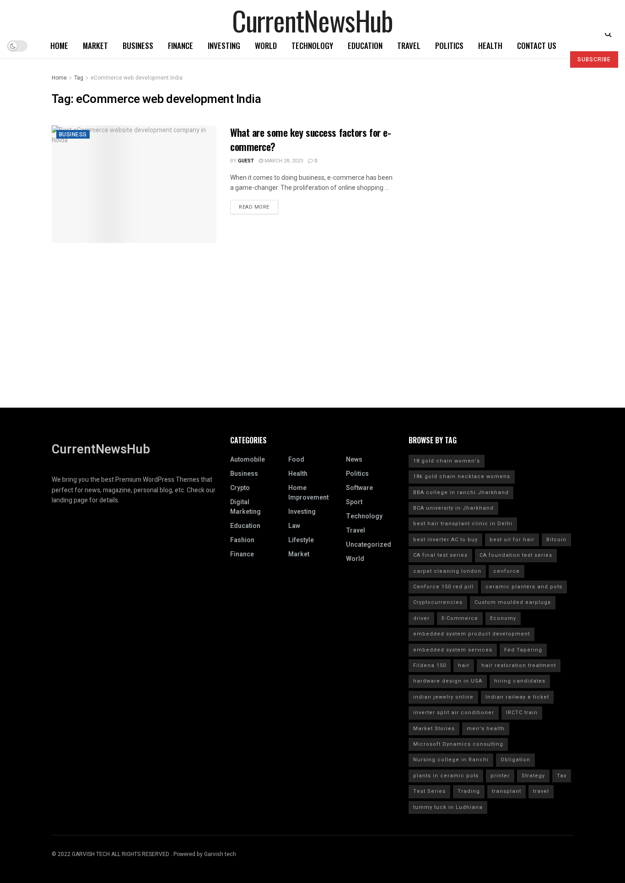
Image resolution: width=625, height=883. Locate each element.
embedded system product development (471, 634)
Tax (561, 776)
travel (541, 791)
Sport (354, 502)
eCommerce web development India (137, 78)
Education (365, 45)
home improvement (308, 492)
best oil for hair (512, 540)
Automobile (247, 459)
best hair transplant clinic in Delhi (462, 524)
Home (59, 45)
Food (296, 459)
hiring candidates (519, 681)
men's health (486, 728)
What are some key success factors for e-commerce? (310, 139)
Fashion (242, 540)
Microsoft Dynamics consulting (458, 744)
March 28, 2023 (283, 161)
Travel (408, 45)
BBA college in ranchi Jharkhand (461, 492)
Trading (469, 791)
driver (421, 618)
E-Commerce (460, 618)
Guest (246, 161)
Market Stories (434, 728)
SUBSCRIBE (594, 59)
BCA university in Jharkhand (453, 508)
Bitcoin (556, 540)
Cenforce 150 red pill (443, 587)
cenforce (506, 571)
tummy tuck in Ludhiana (448, 807)
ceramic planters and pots (523, 587)
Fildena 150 (429, 665)
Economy (503, 618)
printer (500, 776)
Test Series (429, 791)
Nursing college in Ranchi (451, 760)
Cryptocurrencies (438, 602)
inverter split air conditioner (453, 712)
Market (95, 45)
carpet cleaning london (447, 571)
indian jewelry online (443, 697)
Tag (78, 78)
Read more (254, 207)
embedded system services (452, 650)
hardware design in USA (447, 681)
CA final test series (440, 555)
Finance (180, 45)
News (354, 459)
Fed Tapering (523, 650)
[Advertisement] (312, 344)
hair (463, 665)
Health (490, 45)
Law (294, 526)
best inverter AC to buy (445, 540)
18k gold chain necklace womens (461, 476)
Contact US (536, 45)
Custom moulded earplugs (512, 602)
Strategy (533, 776)
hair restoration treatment (518, 665)
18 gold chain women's (446, 461)
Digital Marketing (245, 507)
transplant (506, 791)
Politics (449, 45)
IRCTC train (522, 712)
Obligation (515, 760)
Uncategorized (368, 544)
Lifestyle (301, 540)
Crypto (240, 488)
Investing (224, 45)
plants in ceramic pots (446, 776)
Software (359, 488)
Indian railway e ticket (517, 697)
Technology (312, 45)
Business (138, 45)
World (266, 45)
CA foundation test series (516, 555)
